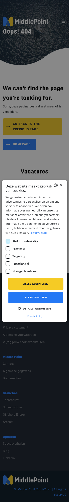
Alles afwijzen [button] (36, 297)
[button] (34, 308)
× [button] (61, 185)
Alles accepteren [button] (35, 284)
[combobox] (56, 185)
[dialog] (34, 251)
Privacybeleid (38, 232)
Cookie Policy (34, 316)
